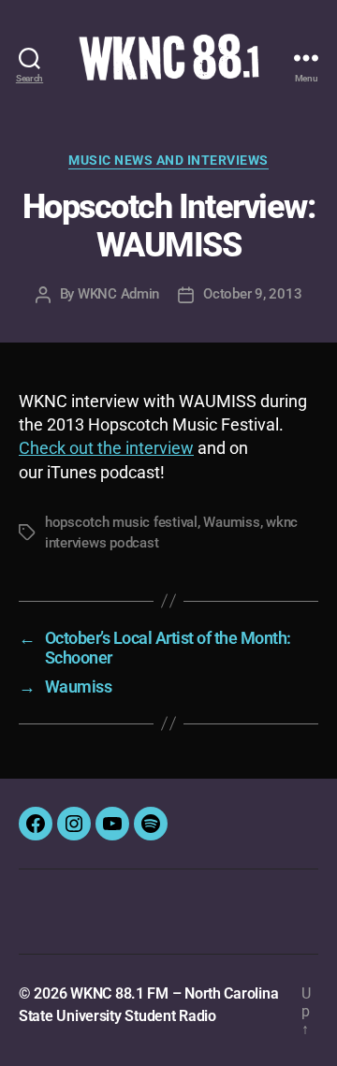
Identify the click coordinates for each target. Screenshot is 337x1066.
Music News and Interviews (168, 160)
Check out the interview (106, 448)
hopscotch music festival (121, 522)
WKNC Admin (118, 293)
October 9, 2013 (252, 293)
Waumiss (231, 522)
